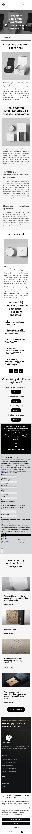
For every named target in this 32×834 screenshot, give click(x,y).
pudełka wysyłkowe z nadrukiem (14, 196)
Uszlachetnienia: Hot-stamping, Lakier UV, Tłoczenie (13, 661)
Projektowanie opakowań (9, 759)
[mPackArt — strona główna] (8, 738)
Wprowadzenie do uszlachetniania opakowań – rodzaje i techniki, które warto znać (16, 695)
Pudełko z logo (10, 629)
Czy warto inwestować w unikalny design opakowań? (15, 341)
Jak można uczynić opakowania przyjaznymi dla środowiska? (15, 332)
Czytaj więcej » (9, 604)
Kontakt (4, 786)
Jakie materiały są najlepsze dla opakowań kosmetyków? (14, 322)
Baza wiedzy (5, 783)
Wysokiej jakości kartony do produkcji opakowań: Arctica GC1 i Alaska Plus (16, 598)
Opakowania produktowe (9, 762)
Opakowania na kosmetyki (9, 768)
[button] (23, 5)
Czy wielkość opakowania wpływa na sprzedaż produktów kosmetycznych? (14, 362)
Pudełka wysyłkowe (7, 765)
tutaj (12, 163)
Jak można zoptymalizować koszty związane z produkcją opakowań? (14, 351)
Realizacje (5, 780)
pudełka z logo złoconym (17, 225)
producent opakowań (15, 149)
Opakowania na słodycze (9, 772)
